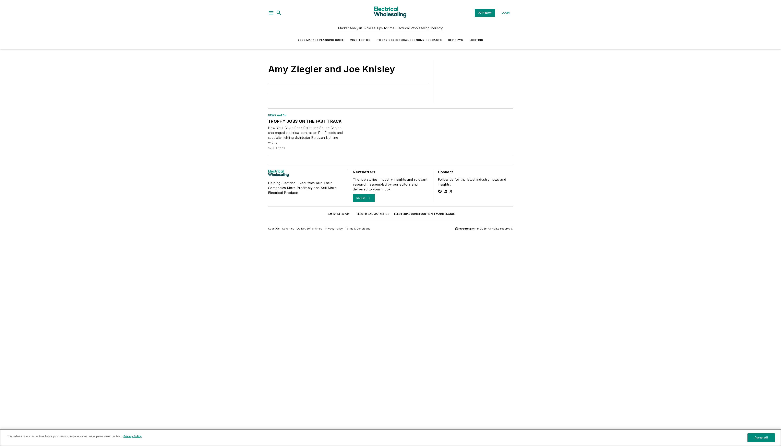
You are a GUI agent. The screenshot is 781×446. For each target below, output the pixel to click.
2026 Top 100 (360, 40)
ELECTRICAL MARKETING (373, 213)
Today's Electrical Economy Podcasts (409, 40)
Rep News (455, 40)
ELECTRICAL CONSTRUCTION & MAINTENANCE (424, 213)
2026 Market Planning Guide (321, 40)
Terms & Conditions (357, 228)
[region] (390, 437)
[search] (279, 13)
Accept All (761, 437)
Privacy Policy (334, 228)
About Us (274, 228)
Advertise (288, 228)
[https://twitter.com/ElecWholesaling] (451, 191)
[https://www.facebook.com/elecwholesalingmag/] (440, 191)
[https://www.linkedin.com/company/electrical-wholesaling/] (445, 191)
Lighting (476, 40)
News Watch (277, 115)
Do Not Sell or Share (310, 228)
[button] (271, 13)
